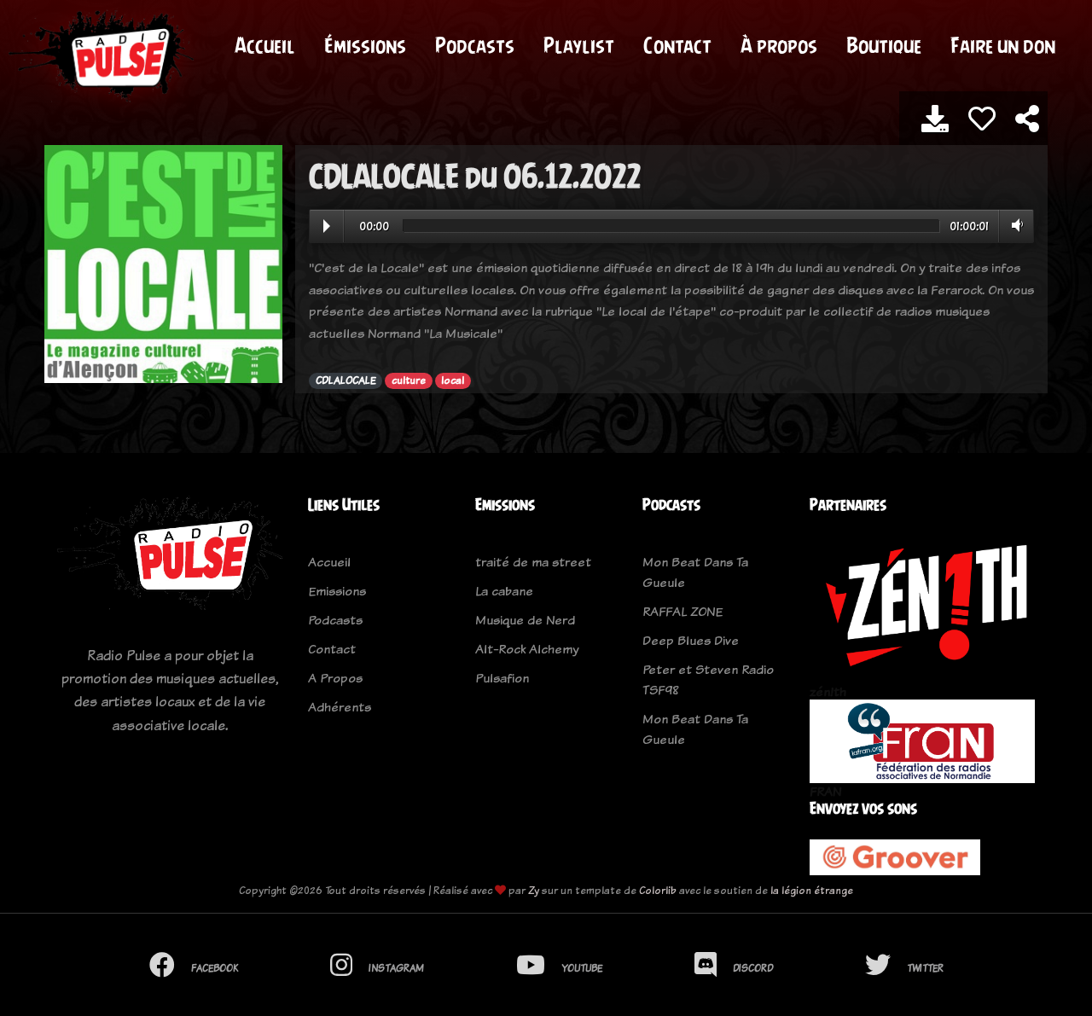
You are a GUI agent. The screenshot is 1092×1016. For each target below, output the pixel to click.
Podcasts (474, 45)
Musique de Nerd (525, 620)
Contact (677, 45)
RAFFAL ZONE (682, 611)
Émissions (365, 45)
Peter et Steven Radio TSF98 (708, 679)
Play (326, 226)
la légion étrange (811, 890)
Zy (533, 890)
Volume (1014, 225)
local (452, 380)
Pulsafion (502, 678)
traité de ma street (533, 562)
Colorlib (658, 890)
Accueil (265, 45)
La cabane (504, 591)
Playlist (578, 45)
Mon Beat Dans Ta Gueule (695, 572)
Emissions (337, 591)
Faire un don (1002, 45)
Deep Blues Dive (690, 640)
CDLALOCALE (346, 380)
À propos (779, 45)
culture (409, 380)
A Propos (335, 678)
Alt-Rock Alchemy (526, 649)
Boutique (883, 45)
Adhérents (339, 707)
